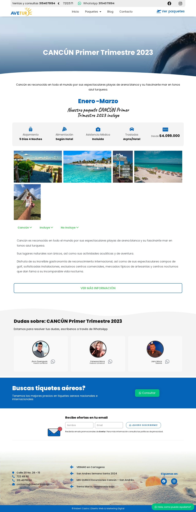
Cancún (24, 227)
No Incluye (68, 227)
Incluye (45, 227)
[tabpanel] (98, 256)
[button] (171, 11)
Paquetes (91, 11)
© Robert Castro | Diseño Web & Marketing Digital (98, 508)
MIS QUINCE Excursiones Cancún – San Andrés (105, 480)
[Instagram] (180, 3)
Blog (110, 11)
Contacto (126, 11)
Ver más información (98, 288)
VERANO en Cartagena (91, 467)
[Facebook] (169, 3)
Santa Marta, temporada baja (95, 486)
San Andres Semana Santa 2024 (97, 473)
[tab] (25, 227)
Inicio (75, 11)
